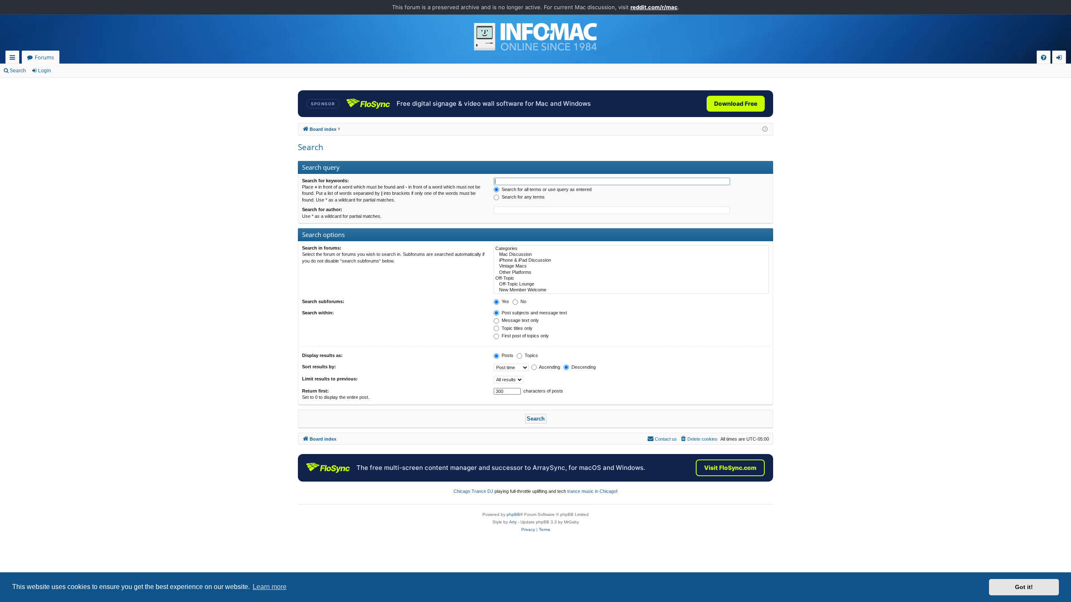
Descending (583, 367)
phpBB (513, 514)
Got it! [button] (1024, 587)
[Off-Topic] (631, 278)
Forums (44, 57)
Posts (506, 355)
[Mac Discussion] (631, 255)
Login (44, 71)
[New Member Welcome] (631, 290)
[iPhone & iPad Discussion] (631, 260)
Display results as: (322, 355)
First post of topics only (524, 335)
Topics (530, 355)
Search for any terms (522, 196)
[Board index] (535, 37)
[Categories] (631, 249)
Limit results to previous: (330, 378)
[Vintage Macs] (631, 266)
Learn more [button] (270, 586)
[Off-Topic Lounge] (631, 284)
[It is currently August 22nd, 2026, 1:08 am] (765, 129)
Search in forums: (321, 247)
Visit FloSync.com (730, 467)
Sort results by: (319, 366)
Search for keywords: (325, 180)
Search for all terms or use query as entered (546, 189)
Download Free (735, 103)
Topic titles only (516, 328)
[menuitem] (1043, 57)
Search (18, 71)
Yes (504, 301)
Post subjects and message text (533, 312)
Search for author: (322, 209)
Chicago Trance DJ (473, 491)
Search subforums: (323, 301)
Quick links (14, 59)
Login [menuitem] (1061, 59)
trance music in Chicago (591, 491)
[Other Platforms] (631, 272)
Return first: (315, 390)
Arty (513, 522)
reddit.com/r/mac (654, 7)
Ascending (549, 367)
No (522, 301)
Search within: (318, 312)
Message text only (519, 320)
